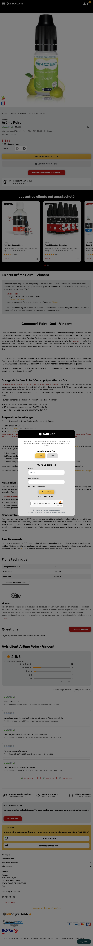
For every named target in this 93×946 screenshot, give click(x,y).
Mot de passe (33, 478)
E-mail (30, 468)
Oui (40, 456)
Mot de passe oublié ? (46, 497)
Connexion (46, 492)
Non (52, 456)
